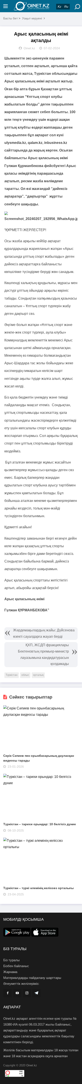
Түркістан (11, 675)
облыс (25, 675)
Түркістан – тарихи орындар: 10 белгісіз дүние (39, 824)
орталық (38, 675)
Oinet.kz (31, 1065)
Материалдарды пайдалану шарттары (32, 978)
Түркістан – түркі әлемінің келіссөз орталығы (38, 888)
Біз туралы (11, 960)
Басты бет (10, 18)
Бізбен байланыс (16, 966)
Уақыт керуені (32, 18)
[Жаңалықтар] (41, 6)
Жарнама (10, 972)
